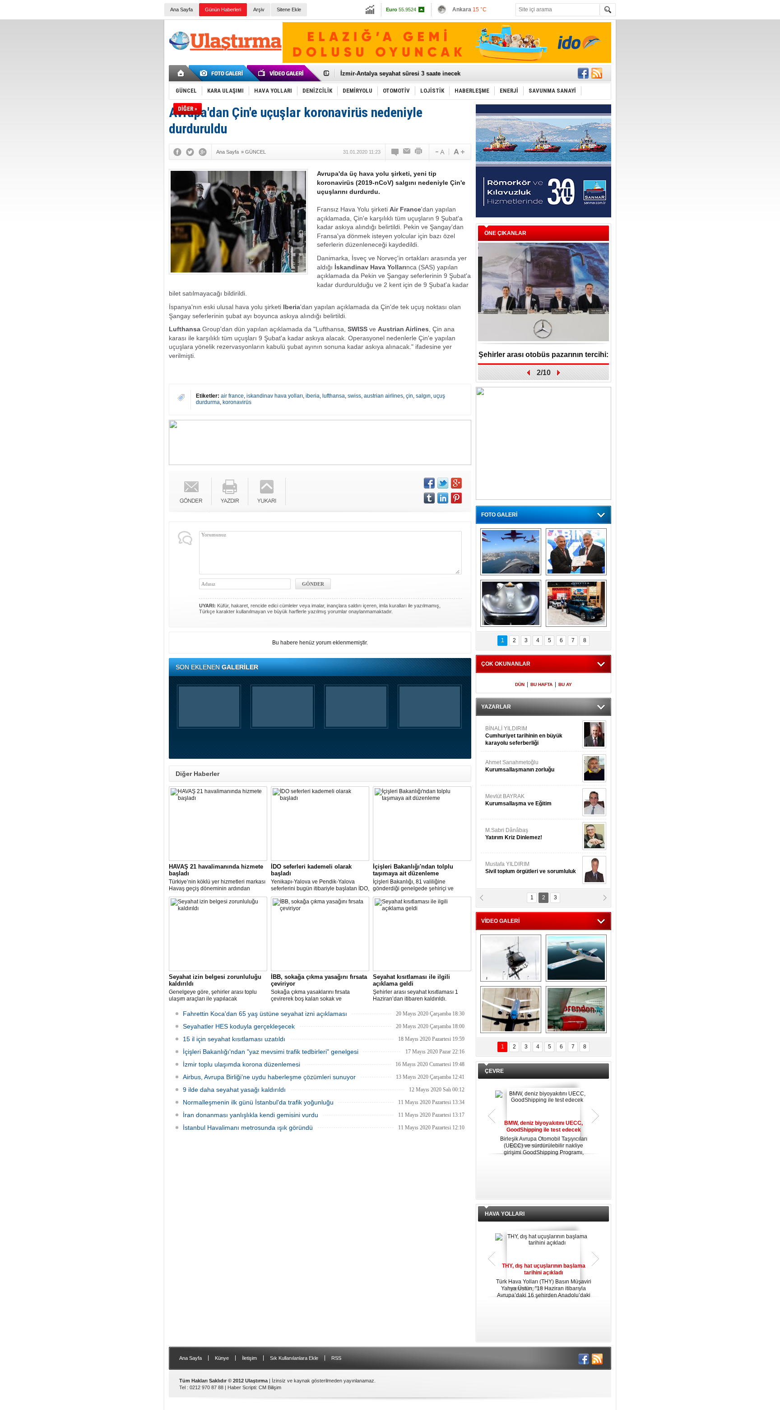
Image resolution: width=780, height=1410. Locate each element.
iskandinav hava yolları (274, 396)
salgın (423, 396)
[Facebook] (177, 152)
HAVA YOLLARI (505, 1214)
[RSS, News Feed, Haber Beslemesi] (596, 73)
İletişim (249, 1358)
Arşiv (259, 9)
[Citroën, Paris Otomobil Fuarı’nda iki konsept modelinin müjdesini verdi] (576, 603)
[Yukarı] (267, 491)
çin (409, 396)
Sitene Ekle (289, 9)
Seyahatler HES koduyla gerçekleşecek (239, 1026)
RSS (336, 1358)
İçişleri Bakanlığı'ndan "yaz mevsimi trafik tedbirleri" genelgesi (270, 1051)
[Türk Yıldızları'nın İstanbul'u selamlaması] (510, 551)
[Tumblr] (429, 498)
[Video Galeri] (281, 73)
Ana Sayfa (181, 9)
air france (232, 396)
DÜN (520, 684)
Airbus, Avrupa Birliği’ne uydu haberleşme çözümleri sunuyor (269, 1077)
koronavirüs (237, 402)
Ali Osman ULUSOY (509, 732)
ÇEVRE (494, 1071)
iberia (313, 396)
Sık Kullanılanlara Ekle (294, 1358)
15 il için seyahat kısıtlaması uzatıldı (234, 1039)
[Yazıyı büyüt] (459, 152)
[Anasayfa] (181, 73)
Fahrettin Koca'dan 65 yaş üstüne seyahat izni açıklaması (265, 1013)
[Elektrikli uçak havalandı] (576, 958)
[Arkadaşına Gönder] (407, 152)
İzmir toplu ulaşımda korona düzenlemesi (241, 1064)
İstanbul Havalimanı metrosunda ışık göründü (248, 1127)
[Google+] (203, 152)
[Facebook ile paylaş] (583, 73)
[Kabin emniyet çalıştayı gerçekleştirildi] (576, 551)
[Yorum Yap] (395, 152)
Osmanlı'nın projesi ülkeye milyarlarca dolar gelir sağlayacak (425, 73)
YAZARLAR (496, 707)
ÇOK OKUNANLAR (505, 664)
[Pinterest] (456, 498)
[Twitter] (190, 152)
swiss (354, 396)
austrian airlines (383, 396)
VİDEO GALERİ (500, 921)
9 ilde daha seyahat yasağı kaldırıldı (234, 1089)
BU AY (565, 684)
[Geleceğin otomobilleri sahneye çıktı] (510, 603)
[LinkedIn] (442, 498)
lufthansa (333, 396)
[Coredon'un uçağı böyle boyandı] (576, 1009)
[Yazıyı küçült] (439, 152)
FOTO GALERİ (499, 515)
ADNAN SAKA (512, 800)
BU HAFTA (541, 684)
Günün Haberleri (223, 9)
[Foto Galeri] (223, 73)
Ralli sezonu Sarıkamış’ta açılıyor (544, 354)
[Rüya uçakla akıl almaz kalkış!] (510, 1009)
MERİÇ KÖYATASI (507, 834)
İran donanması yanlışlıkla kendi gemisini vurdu (250, 1115)
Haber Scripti (242, 1387)
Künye (222, 1358)
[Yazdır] (419, 152)
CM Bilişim (270, 1387)
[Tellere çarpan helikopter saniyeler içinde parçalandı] (510, 958)
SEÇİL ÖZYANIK (505, 766)
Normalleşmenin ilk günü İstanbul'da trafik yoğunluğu (258, 1102)
